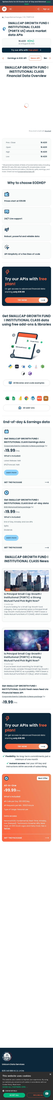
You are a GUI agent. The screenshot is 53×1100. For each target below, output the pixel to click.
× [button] (50, 1074)
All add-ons (28, 407)
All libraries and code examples (28, 382)
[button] (26, 1087)
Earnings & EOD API (17, 58)
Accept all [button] (14, 1095)
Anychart (48, 131)
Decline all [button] (38, 1095)
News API (35, 58)
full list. (7, 828)
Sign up (46, 9)
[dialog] (26, 1086)
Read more (17, 1084)
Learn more (11, 472)
